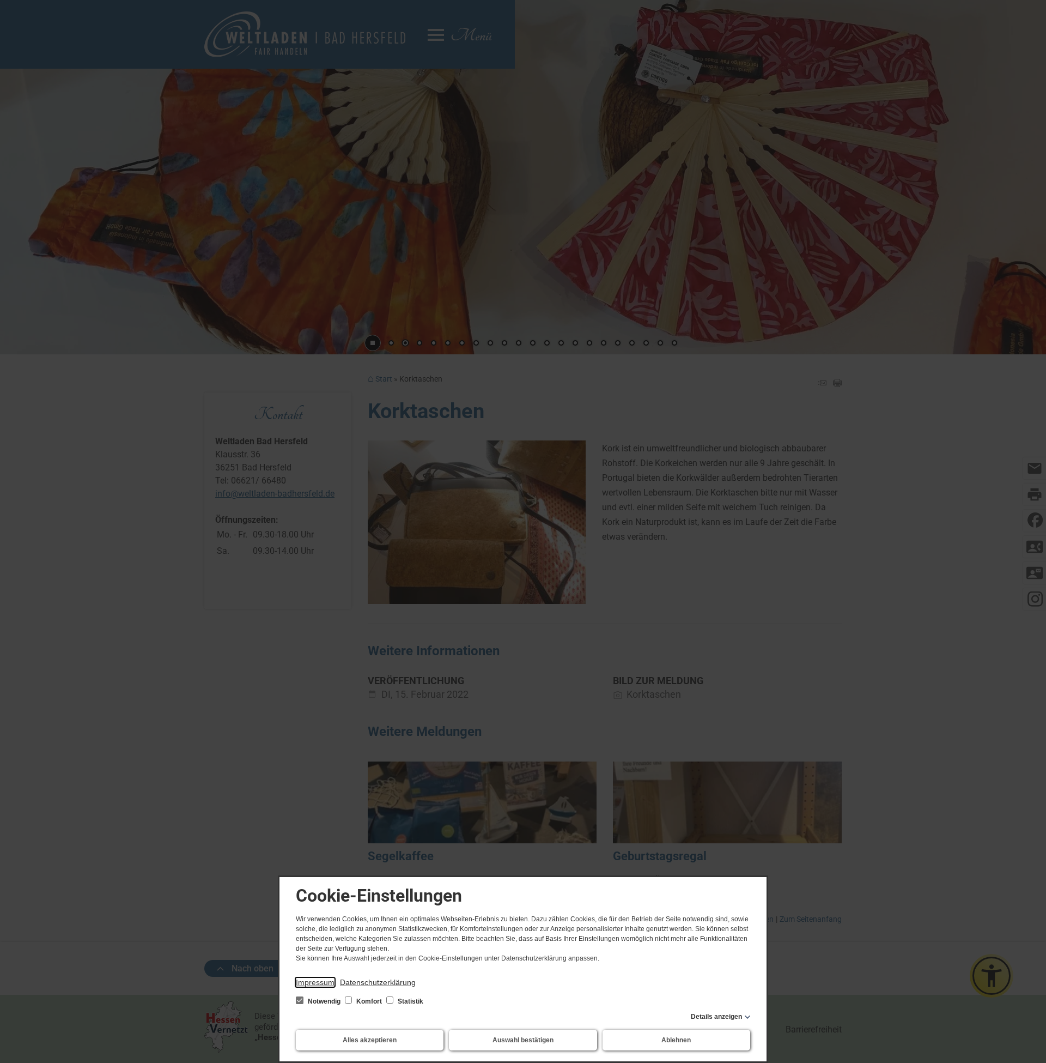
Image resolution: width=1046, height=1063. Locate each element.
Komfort (369, 1001)
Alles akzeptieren (370, 1040)
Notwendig (324, 1001)
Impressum (315, 982)
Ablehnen (676, 1040)
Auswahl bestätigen (523, 1040)
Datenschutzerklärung (378, 982)
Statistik (409, 1001)
